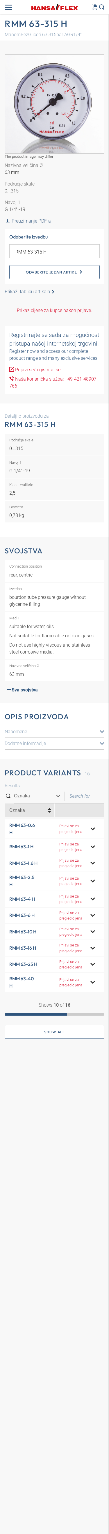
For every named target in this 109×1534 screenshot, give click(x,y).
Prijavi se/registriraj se (37, 370)
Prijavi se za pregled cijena (70, 829)
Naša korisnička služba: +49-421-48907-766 (53, 382)
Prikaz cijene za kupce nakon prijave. (54, 310)
